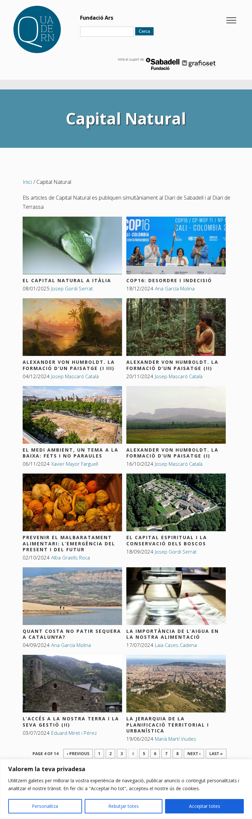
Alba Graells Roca (70, 557)
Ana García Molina (175, 288)
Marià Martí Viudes (175, 738)
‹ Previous (78, 753)
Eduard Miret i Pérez (74, 733)
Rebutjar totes (123, 806)
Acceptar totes (204, 806)
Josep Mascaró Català (75, 376)
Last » (216, 753)
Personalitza (45, 806)
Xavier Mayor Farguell (74, 463)
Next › (193, 753)
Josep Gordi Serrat (72, 288)
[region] (126, 789)
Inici (27, 181)
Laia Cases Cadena (176, 645)
